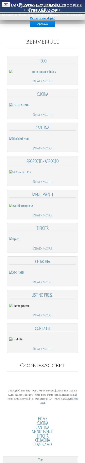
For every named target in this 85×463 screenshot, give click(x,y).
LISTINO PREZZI (42, 295)
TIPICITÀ (43, 228)
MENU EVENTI (42, 194)
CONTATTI (42, 328)
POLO (42, 60)
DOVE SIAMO (42, 444)
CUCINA (42, 94)
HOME (42, 418)
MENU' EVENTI (42, 431)
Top (40, 459)
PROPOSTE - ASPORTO (42, 161)
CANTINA (42, 127)
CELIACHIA (42, 261)
